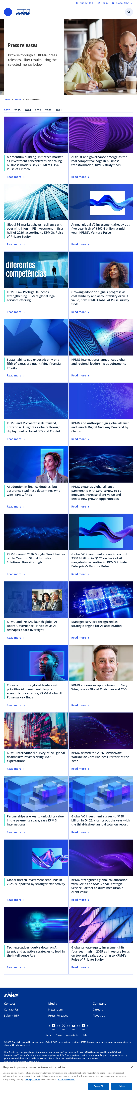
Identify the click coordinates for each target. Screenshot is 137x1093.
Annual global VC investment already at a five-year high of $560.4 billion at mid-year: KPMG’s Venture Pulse (100, 228)
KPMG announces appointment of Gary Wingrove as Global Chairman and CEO (99, 687)
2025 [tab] (17, 110)
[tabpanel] (68, 545)
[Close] (131, 1067)
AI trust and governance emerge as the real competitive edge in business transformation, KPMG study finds (99, 161)
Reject (122, 1086)
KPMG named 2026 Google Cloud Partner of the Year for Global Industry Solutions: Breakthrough (36, 558)
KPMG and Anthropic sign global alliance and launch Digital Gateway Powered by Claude (100, 427)
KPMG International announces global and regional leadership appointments (98, 362)
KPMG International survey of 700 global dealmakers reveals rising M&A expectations (36, 757)
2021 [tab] (59, 110)
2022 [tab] (48, 110)
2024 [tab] (28, 110)
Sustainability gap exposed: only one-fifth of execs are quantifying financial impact (34, 364)
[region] (68, 1077)
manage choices (32, 1079)
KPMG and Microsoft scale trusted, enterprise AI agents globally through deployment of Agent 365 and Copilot (33, 427)
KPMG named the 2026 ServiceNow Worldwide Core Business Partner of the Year (100, 757)
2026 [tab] (7, 110)
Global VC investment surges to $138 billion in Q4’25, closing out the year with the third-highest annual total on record (100, 820)
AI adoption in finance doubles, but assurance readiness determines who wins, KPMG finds (33, 491)
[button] (11, 1016)
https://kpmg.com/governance (24, 1061)
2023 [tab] (38, 110)
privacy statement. (66, 1079)
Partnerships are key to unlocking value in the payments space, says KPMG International (35, 820)
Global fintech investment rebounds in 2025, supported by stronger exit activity (36, 882)
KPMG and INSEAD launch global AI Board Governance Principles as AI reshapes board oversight (32, 626)
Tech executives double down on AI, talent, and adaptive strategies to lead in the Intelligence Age (36, 951)
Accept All (98, 1086)
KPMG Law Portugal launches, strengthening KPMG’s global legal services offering (31, 296)
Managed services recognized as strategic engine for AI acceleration (96, 624)
